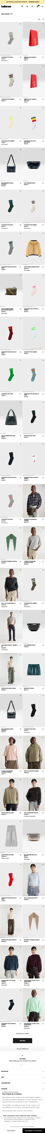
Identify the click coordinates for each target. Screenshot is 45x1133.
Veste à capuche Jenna (31, 771)
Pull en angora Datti (31, 898)
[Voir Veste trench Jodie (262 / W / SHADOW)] (11, 794)
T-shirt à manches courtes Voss (30, 562)
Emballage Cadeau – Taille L (30, 58)
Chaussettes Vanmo (7, 99)
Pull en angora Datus (31, 812)
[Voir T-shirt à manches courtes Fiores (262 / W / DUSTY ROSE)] (11, 752)
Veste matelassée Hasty (32, 266)
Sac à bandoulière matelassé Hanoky (7, 309)
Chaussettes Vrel (7, 57)
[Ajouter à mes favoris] (20, 24)
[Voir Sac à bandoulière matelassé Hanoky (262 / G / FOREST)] (11, 290)
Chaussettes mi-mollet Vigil (9, 267)
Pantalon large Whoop (8, 939)
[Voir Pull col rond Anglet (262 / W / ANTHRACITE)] (11, 584)
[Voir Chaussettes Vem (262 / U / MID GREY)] (11, 500)
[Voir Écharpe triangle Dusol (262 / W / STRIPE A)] (11, 542)
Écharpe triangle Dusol (9, 561)
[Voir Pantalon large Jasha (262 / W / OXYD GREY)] (11, 669)
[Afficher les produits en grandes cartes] (39, 19)
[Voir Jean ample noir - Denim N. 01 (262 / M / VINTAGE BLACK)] (11, 626)
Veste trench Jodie (7, 812)
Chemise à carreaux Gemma (30, 520)
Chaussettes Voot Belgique (30, 141)
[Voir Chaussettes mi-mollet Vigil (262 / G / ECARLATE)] (11, 879)
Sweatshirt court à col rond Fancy (31, 981)
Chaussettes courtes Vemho (31, 309)
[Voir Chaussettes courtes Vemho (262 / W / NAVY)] (11, 1005)
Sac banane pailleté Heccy (30, 855)
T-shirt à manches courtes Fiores (7, 771)
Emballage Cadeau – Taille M (30, 100)
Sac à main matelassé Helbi (8, 436)
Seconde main (5, 1083)
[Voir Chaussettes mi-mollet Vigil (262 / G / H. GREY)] (11, 248)
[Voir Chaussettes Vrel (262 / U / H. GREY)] (11, 38)
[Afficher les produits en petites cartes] (43, 19)
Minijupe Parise (29, 688)
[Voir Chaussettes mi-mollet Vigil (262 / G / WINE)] (11, 333)
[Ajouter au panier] (20, 57)
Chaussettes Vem (7, 519)
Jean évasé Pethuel (7, 854)
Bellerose (4, 1071)
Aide (2, 1077)
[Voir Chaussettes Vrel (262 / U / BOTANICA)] (11, 206)
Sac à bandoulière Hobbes (7, 183)
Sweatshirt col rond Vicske (8, 981)
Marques (4, 1089)
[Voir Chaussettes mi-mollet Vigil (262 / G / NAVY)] (11, 459)
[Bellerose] (6, 6)
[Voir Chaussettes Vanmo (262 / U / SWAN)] (11, 122)
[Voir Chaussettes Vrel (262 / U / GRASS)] (11, 375)
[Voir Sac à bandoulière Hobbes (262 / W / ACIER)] (11, 710)
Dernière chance (34, 1)
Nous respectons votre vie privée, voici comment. (17, 1111)
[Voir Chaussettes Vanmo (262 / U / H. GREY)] (11, 80)
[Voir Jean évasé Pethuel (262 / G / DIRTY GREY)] (11, 836)
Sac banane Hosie (29, 183)
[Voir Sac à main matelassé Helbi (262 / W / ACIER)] (11, 417)
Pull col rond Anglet (8, 603)
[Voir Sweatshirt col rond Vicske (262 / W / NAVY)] (11, 962)
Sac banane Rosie (29, 645)
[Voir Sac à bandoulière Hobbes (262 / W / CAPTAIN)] (11, 164)
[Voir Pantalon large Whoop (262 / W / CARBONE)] (11, 921)
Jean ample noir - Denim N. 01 (9, 646)
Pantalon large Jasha (8, 688)
